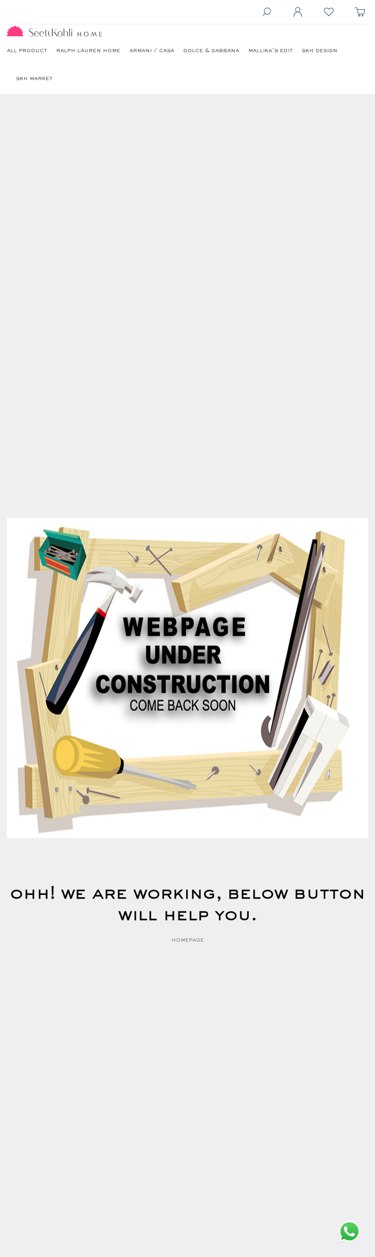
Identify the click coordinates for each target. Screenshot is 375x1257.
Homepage (187, 940)
